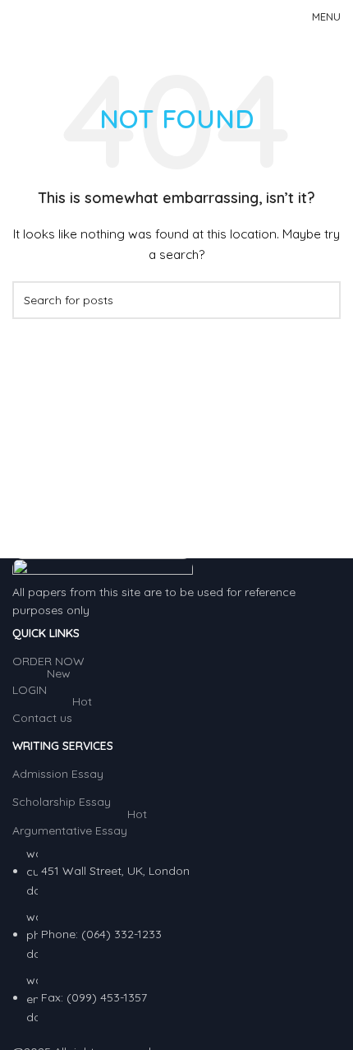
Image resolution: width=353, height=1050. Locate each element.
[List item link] (176, 935)
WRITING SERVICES (62, 745)
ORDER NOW (48, 661)
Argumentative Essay (79, 827)
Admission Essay (57, 773)
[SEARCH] (322, 300)
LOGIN (41, 686)
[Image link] (102, 569)
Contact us (52, 714)
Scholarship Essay (61, 801)
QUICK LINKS (46, 633)
